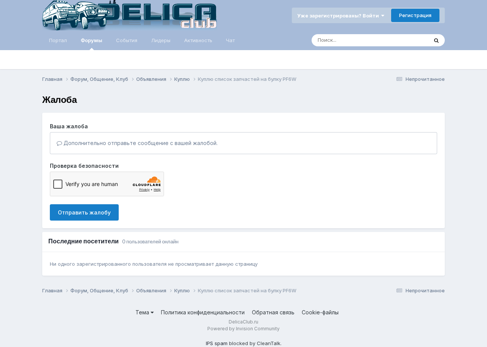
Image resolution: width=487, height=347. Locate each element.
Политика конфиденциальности (203, 312)
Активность (198, 40)
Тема (143, 312)
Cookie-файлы (320, 312)
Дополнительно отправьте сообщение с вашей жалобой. (140, 143)
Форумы (91, 40)
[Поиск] (436, 40)
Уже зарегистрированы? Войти (339, 16)
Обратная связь (273, 312)
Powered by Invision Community (243, 328)
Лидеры (160, 40)
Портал (58, 40)
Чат (230, 40)
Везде (411, 40)
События (126, 40)
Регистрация (415, 15)
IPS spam (217, 343)
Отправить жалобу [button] (84, 212)
